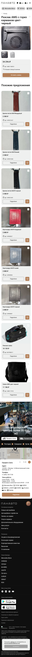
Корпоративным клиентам (10, 543)
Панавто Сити (11, 438)
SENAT (3, 579)
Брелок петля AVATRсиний (11, 152)
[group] (8, 8)
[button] (14, 110)
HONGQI (4, 561)
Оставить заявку (16, 75)
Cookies (3, 623)
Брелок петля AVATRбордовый (12, 113)
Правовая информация (7, 620)
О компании (5, 549)
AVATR (3, 570)
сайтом (12, 642)
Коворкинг (18, 444)
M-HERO (4, 567)
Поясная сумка (7, 345)
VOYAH (3, 564)
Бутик (27, 444)
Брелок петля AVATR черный (12, 191)
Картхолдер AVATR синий (10, 268)
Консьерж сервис (7, 540)
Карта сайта (4, 617)
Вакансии (4, 546)
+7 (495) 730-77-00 (7, 474)
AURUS (3, 576)
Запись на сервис (7, 516)
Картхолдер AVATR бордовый (12, 229)
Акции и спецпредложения (10, 537)
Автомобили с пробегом (9, 513)
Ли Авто (4, 573)
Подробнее (13, 124)
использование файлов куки (12, 643)
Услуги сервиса (6, 519)
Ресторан (7, 444)
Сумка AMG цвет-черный (10, 384)
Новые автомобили (8, 510)
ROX (2, 582)
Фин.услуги (5, 525)
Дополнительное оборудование (12, 522)
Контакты (4, 528)
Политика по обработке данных (10, 615)
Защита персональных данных (9, 612)
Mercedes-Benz (6, 558)
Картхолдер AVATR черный (11, 307)
